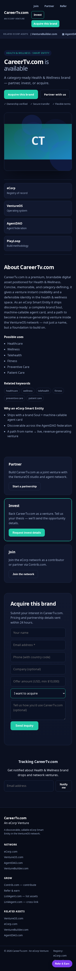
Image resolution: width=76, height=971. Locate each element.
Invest (38, 14)
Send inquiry (24, 725)
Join (36, 6)
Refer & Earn (62, 963)
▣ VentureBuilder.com (42, 34)
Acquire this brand (45, 23)
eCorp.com (10, 851)
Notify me (64, 786)
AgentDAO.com (13, 863)
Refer (63, 6)
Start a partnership (25, 486)
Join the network (23, 574)
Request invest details (27, 532)
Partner (49, 6)
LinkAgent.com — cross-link (21, 902)
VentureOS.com (13, 857)
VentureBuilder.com (16, 868)
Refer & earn (12, 890)
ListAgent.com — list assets (21, 896)
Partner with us (55, 94)
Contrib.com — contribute (20, 885)
